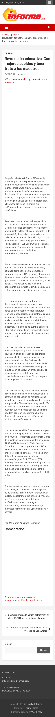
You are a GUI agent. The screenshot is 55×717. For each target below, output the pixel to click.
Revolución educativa (31, 600)
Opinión (9, 53)
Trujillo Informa (34, 704)
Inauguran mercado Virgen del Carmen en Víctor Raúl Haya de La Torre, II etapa (28, 617)
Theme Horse (31, 708)
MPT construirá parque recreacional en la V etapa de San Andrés (26, 629)
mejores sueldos (12, 600)
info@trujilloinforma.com (15, 681)
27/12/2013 (10, 74)
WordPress (36, 712)
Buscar (8, 644)
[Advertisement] (27, 145)
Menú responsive (49, 2)
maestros (30, 597)
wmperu (22, 74)
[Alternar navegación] (6, 27)
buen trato (20, 597)
